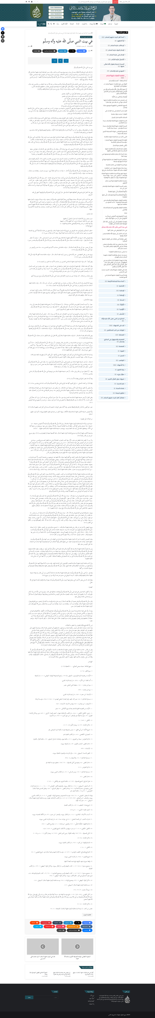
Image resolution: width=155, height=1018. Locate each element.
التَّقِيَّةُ (120, 304)
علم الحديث (119, 384)
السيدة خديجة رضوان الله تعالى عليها (114, 65)
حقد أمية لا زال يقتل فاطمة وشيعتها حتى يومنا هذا (114, 155)
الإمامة (120, 290)
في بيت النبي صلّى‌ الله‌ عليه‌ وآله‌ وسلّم (114, 227)
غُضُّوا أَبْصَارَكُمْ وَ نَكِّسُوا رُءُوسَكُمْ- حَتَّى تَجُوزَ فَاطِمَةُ (114, 196)
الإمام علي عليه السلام (115, 55)
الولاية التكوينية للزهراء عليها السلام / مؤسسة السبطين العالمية (116, 141)
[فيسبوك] (2, 29)
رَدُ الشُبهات (118, 365)
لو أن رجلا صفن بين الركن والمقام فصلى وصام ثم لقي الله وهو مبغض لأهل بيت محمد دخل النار (115, 246)
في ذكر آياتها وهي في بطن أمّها (117, 230)
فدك (125, 213)
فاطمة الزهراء (87, 914)
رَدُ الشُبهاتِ (84, 24)
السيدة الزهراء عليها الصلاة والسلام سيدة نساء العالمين (115, 122)
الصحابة (120, 335)
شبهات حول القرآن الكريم (115, 379)
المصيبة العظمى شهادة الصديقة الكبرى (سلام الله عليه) (115, 132)
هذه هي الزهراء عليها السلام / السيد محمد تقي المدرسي (114, 271)
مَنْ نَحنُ (110, 24)
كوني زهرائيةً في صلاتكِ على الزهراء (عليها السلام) (114, 240)
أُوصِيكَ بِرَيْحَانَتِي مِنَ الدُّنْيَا (119, 97)
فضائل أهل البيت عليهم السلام (112, 398)
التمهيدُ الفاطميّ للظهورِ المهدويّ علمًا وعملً (38, 973)
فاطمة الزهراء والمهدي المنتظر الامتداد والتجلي (115, 208)
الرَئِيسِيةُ (116, 24)
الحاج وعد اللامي (112, 1015)
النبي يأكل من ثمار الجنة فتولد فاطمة (115, 137)
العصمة (120, 346)
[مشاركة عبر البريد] (2, 37)
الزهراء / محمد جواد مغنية (119, 114)
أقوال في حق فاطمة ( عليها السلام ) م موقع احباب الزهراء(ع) (83, 973)
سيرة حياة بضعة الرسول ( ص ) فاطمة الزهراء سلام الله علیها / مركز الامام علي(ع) (114, 169)
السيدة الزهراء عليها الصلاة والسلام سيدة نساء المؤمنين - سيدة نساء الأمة (115, 127)
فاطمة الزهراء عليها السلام (69, 33)
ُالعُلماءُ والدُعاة (91, 1001)
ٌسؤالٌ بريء (91, 998)
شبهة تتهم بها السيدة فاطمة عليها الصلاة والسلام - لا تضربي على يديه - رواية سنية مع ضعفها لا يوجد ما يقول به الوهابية (114, 175)
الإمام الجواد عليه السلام (115, 50)
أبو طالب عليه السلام (116, 45)
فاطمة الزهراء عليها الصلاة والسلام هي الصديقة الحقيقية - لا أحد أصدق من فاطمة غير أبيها (115, 202)
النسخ (121, 355)
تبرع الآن (92, 995)
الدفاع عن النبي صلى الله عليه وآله (112, 320)
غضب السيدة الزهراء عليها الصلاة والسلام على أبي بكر (115, 187)
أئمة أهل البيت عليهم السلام (81, 33)
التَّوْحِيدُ (120, 309)
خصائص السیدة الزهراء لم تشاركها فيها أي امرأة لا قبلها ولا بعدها (114, 160)
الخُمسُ (120, 314)
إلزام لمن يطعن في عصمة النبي (105, 2)
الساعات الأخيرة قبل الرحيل (119, 117)
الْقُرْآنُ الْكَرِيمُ (64, 24)
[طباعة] (2, 41)
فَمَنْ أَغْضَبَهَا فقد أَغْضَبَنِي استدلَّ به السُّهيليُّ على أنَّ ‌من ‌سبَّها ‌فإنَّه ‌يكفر (116, 217)
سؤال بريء (119, 374)
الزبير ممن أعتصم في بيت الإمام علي (116, 111)
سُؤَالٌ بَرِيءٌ (93, 24)
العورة (121, 351)
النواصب (120, 360)
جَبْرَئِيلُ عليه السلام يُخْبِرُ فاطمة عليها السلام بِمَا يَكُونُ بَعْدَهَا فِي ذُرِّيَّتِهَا (116, 150)
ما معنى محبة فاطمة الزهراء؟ (118, 252)
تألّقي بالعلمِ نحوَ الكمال (120, 145)
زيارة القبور (119, 370)
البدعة (121, 300)
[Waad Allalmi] (77, 12)
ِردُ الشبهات (91, 1004)
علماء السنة (119, 388)
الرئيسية (89, 33)
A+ (54, 60)
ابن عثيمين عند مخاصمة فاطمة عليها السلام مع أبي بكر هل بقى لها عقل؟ (61, 973)
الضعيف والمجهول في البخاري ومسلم (114, 340)
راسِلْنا (58, 24)
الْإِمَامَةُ (77, 24)
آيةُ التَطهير (119, 41)
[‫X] (2, 33)
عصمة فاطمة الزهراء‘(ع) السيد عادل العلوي (116, 182)
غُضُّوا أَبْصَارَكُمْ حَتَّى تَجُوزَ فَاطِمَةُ (117, 192)
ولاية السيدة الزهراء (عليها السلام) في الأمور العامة (116, 276)
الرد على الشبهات (116, 325)
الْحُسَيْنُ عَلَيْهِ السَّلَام (116, 59)
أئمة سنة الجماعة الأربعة (114, 281)
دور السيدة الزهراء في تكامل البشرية (116, 165)
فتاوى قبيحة (118, 393)
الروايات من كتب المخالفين (114, 330)
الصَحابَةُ (72, 24)
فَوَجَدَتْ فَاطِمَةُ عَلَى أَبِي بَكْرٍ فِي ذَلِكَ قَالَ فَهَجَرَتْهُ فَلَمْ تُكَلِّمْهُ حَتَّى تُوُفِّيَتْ (115, 223)
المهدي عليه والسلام (115, 71)
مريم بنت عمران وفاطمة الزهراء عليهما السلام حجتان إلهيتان (115, 256)
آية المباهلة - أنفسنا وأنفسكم (118, 81)
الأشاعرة (120, 286)
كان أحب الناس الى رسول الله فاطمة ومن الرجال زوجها (115, 234)
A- (66, 60)
